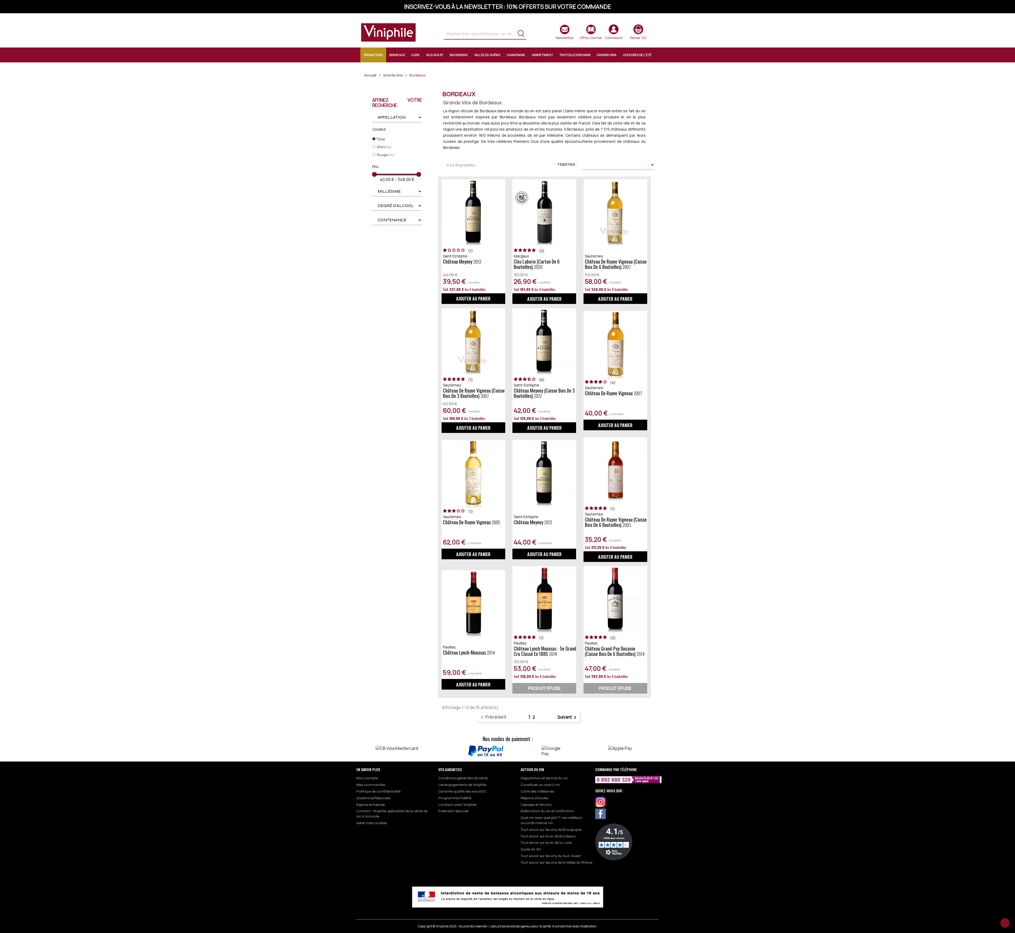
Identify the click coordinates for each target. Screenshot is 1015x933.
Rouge (385, 155)
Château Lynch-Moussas (469, 652)
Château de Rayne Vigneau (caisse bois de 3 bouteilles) (474, 393)
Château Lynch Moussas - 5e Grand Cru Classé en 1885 (545, 651)
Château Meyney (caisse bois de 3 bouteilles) (544, 393)
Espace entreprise (370, 804)
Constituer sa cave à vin (540, 784)
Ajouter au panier (473, 298)
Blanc (384, 147)
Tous (380, 138)
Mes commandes (370, 784)
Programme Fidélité (454, 798)
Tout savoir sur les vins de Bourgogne (551, 829)
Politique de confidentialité (378, 791)
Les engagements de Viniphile (462, 784)
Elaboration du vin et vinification (547, 811)
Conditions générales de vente (463, 778)
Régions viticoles (534, 798)
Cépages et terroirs (536, 804)
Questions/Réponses (373, 798)
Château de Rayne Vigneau (613, 393)
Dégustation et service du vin (544, 778)
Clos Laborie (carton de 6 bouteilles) (537, 264)
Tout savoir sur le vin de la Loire (546, 842)
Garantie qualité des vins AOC (462, 791)
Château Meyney (462, 261)
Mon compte (367, 778)
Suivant (568, 717)
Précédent (492, 717)
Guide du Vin (531, 849)
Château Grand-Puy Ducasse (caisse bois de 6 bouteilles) (615, 651)
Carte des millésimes (537, 791)
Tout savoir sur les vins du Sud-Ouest (551, 856)
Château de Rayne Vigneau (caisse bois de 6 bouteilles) (616, 264)
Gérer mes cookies (371, 823)
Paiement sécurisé (453, 811)
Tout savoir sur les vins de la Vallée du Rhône (556, 862)
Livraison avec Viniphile (457, 804)
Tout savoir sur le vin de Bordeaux (548, 836)
